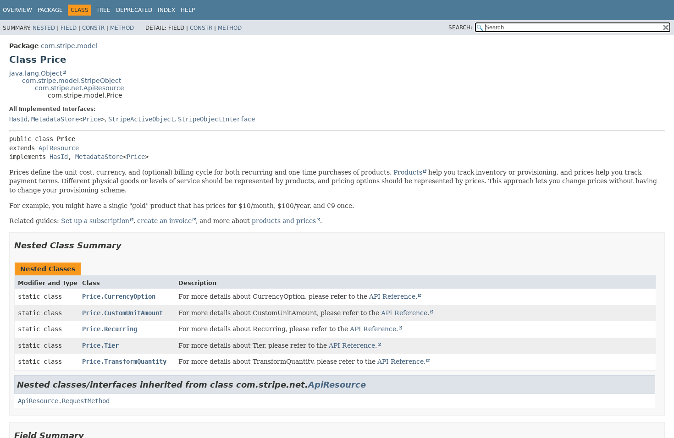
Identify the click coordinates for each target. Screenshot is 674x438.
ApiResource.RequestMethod (64, 401)
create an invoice (164, 220)
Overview (17, 10)
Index (166, 10)
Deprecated (134, 10)
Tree (103, 10)
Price (92, 119)
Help (188, 10)
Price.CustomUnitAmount (122, 313)
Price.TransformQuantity (124, 361)
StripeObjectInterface (216, 119)
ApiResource (59, 148)
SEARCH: (460, 27)
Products (407, 172)
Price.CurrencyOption (118, 296)
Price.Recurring (109, 329)
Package (50, 10)
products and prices (284, 220)
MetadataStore (55, 119)
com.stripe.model (69, 45)
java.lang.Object (35, 73)
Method (122, 28)
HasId (18, 119)
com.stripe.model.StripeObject (71, 80)
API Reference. (393, 296)
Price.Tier (100, 345)
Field (69, 28)
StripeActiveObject (141, 119)
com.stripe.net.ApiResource (79, 88)
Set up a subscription (95, 220)
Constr (93, 28)
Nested (44, 28)
